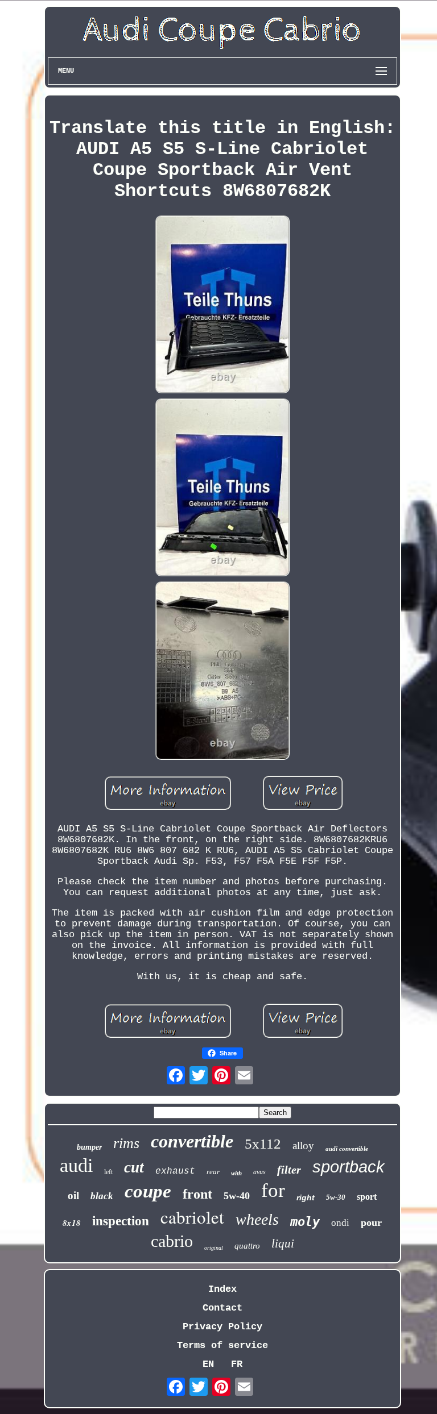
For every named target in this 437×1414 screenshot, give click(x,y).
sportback (348, 1167)
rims (126, 1143)
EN (208, 1364)
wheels (257, 1219)
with (236, 1173)
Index (222, 1289)
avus (259, 1172)
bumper (89, 1147)
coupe (148, 1191)
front (197, 1194)
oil (73, 1195)
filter (289, 1169)
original (213, 1248)
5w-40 (237, 1195)
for (273, 1190)
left (108, 1172)
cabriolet (192, 1217)
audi (76, 1165)
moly (305, 1222)
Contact (222, 1308)
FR (236, 1364)
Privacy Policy (222, 1326)
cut (134, 1167)
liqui (282, 1243)
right (305, 1197)
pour (371, 1222)
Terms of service (222, 1345)
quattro (247, 1245)
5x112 (263, 1143)
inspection (120, 1221)
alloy (303, 1145)
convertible (192, 1141)
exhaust (175, 1171)
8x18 (72, 1223)
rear (213, 1171)
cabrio (172, 1241)
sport (367, 1196)
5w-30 (335, 1197)
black (101, 1196)
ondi (340, 1222)
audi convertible (346, 1148)
